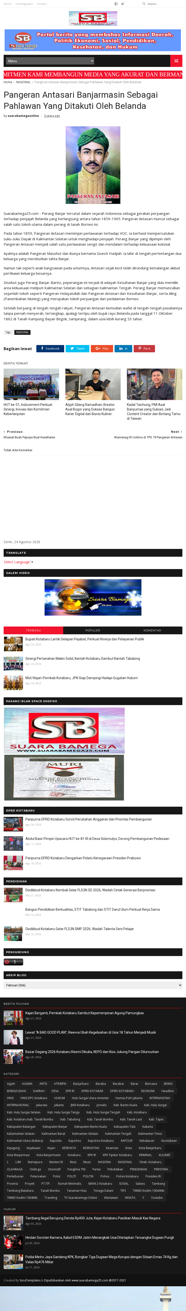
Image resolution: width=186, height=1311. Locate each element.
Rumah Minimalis (69, 1184)
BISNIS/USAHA (16, 1091)
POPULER (92, 630)
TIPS (123, 1191)
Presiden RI (153, 1176)
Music (87, 1162)
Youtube (157, 1198)
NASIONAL (23, 82)
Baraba (101, 1084)
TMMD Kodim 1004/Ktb (148, 1191)
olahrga (35, 1169)
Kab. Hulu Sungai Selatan (23, 1112)
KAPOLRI (126, 1141)
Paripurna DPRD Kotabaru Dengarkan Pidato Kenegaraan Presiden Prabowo (83, 858)
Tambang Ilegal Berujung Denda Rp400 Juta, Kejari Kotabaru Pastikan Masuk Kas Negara (92, 1218)
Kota (128, 1148)
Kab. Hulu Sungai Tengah (103, 1112)
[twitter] (122, 4)
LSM (18, 1162)
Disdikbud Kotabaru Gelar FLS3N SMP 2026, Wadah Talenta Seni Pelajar (79, 929)
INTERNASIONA (159, 1098)
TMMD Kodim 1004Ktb (22, 1198)
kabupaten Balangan (21, 1127)
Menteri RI (56, 1162)
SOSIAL (124, 1184)
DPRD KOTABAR (92, 1091)
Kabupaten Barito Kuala (90, 1127)
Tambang (158, 1184)
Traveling (51, 1198)
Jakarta (59, 1105)
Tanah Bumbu (50, 1191)
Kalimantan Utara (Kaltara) (25, 1141)
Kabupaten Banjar (55, 1127)
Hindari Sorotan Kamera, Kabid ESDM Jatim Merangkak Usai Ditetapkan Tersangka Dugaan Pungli (99, 1237)
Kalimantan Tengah (118, 1134)
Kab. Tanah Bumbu (100, 1119)
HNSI (10, 1098)
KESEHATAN (91, 1148)
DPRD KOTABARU (122, 1091)
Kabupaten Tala (124, 1127)
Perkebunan (15, 1176)
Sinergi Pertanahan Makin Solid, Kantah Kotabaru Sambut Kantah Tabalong (82, 658)
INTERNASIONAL (18, 1105)
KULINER (164, 1155)
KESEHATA (69, 1148)
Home (8, 4)
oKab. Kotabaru (150, 1162)
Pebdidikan (115, 1169)
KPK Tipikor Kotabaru (117, 1155)
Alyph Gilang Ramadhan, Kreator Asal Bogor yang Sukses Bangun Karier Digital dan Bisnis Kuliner (90, 409)
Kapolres (75, 1141)
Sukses (140, 1184)
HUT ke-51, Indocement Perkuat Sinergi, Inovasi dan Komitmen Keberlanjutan (28, 409)
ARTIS (43, 1084)
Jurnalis (102, 1105)
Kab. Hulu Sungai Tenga (63, 1112)
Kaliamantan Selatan (21, 1134)
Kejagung (13, 1148)
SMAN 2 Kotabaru (100, 1184)
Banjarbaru (81, 1084)
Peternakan (38, 1176)
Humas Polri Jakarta (129, 1098)
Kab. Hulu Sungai (155, 1105)
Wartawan (111, 1198)
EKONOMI (148, 1091)
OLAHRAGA (15, 1169)
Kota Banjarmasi (18, 1155)
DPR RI (70, 1091)
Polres (105, 1176)
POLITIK (88, 1176)
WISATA (130, 1198)
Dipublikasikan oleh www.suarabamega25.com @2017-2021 (85, 1280)
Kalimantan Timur (150, 1134)
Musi (73, 1162)
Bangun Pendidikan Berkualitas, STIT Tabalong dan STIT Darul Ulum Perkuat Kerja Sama (92, 909)
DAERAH (39, 1091)
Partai (97, 1169)
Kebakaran (147, 1141)
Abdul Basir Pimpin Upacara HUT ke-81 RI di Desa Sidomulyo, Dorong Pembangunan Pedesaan (97, 839)
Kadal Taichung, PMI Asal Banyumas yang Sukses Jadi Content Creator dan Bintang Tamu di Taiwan (153, 411)
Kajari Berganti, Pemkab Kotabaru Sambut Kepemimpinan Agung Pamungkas (84, 1013)
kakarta (147, 1127)
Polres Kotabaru (127, 1176)
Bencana (151, 1084)
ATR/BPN (60, 1084)
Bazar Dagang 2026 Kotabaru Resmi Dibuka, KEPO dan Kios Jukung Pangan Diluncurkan (92, 1052)
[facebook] (116, 4)
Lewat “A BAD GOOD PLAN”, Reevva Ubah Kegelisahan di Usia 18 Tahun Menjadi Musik (90, 1032)
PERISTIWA (161, 1169)
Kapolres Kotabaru (101, 1141)
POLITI (71, 1176)
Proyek (29, 1184)
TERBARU (33, 630)
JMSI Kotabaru (80, 1105)
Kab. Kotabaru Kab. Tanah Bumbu (30, 1119)
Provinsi (12, 1184)
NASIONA (104, 1162)
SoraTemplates (30, 1280)
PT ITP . (46, 1184)
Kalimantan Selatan (85, 1134)
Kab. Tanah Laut (131, 1119)
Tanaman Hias (76, 1191)
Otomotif (54, 1169)
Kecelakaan (169, 1141)
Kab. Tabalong (70, 1119)
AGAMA (27, 1084)
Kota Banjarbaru (150, 1148)
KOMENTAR (152, 630)
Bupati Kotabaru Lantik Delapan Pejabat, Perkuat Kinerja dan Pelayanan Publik (84, 639)
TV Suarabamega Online (80, 1198)
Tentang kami (24, 4)
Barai (134, 1084)
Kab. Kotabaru (137, 1112)
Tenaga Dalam (103, 1191)
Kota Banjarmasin (49, 1155)
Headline (168, 1091)
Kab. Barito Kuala (125, 1105)
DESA (55, 1091)
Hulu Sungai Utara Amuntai (90, 1098)
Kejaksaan (33, 1148)
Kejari (51, 1148)
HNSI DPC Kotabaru (34, 1098)
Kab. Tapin (156, 1119)
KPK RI (92, 1155)
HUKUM (59, 1098)
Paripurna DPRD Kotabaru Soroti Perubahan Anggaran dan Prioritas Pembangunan (88, 819)
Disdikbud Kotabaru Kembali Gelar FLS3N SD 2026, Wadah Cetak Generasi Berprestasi (90, 890)
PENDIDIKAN (138, 1169)
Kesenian (112, 1148)
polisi (56, 1176)
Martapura (35, 1162)
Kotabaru (74, 1155)
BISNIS (168, 1084)
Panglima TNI (76, 1169)
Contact (41, 4)
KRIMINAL (145, 1155)
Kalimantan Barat (53, 1134)
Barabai (118, 1084)
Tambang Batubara (20, 1191)
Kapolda (56, 1141)
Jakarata (41, 1105)
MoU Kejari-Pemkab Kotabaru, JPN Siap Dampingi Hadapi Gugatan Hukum (81, 678)
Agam (11, 1084)
